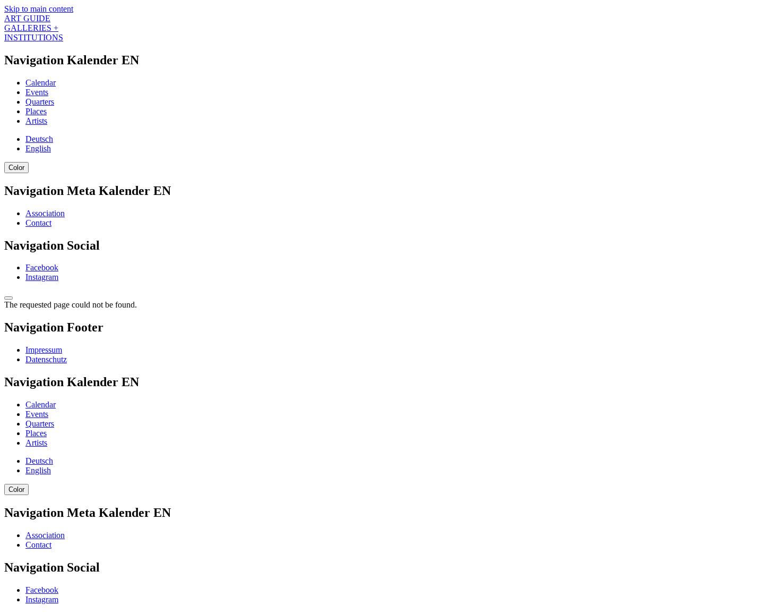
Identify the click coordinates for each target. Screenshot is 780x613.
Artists (36, 120)
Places (36, 111)
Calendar (40, 82)
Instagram (41, 277)
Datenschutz (46, 359)
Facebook (41, 267)
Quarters (39, 101)
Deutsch (39, 138)
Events (36, 92)
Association (45, 213)
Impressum (43, 349)
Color (16, 168)
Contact (38, 222)
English (38, 148)
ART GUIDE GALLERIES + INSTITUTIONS (33, 28)
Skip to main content (38, 8)
